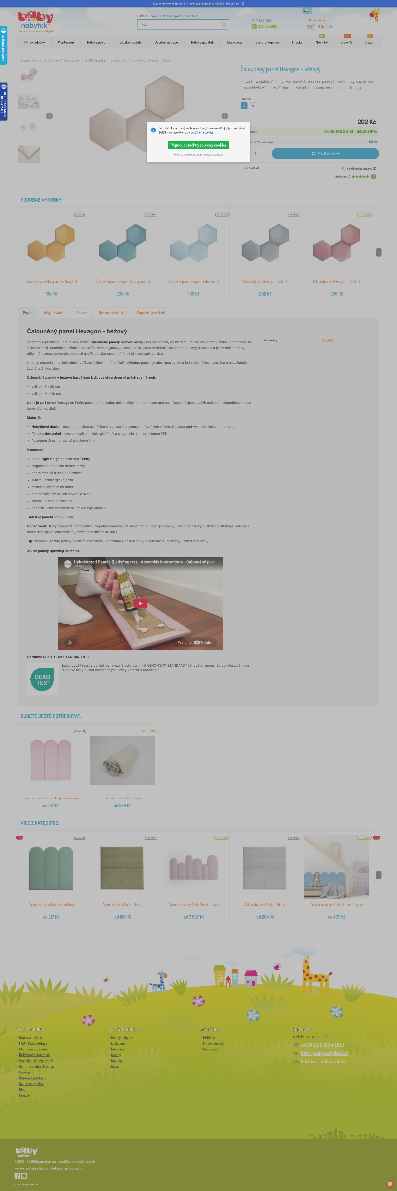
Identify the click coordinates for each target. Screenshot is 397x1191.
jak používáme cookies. (200, 132)
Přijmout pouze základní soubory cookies (198, 155)
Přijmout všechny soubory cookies (199, 145)
